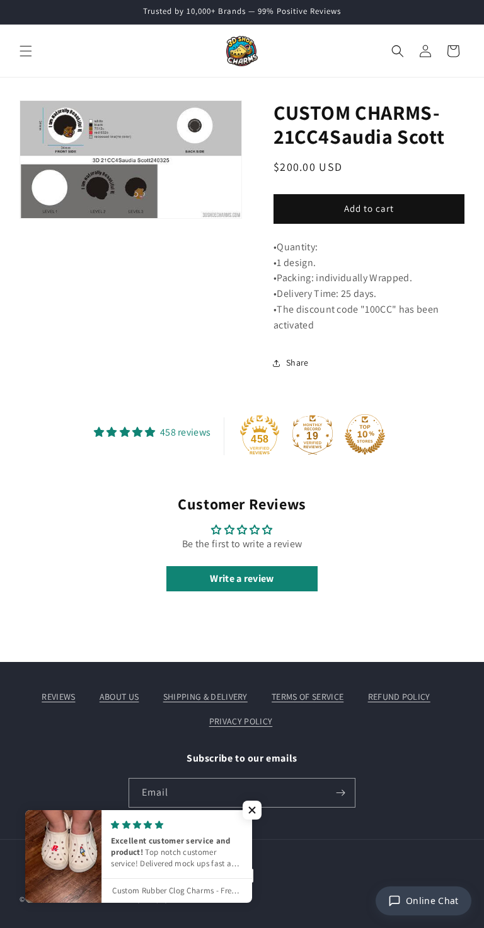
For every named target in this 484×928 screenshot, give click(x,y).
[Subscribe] (341, 793)
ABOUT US (119, 696)
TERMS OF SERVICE (307, 696)
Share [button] (297, 362)
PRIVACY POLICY (240, 721)
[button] (26, 51)
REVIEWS (58, 696)
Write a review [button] (242, 578)
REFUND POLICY (399, 696)
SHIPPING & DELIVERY (205, 696)
